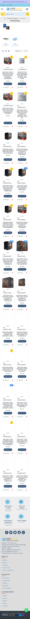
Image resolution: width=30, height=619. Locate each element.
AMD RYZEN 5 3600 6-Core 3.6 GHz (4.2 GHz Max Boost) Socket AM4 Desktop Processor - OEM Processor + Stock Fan (22, 113)
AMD (7, 67)
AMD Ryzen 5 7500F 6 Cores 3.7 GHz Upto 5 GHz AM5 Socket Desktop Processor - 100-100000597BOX (22, 261)
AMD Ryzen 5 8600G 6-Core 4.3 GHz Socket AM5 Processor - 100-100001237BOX (7, 369)
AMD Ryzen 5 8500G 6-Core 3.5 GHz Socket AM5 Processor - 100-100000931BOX (22, 334)
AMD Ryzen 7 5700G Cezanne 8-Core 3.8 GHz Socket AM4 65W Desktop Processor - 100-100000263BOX (7, 442)
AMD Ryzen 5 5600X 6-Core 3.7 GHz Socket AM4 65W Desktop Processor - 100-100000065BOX (7, 261)
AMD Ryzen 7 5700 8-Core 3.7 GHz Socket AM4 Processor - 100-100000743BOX (22, 404)
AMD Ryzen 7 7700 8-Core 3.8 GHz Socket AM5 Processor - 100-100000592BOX (22, 441)
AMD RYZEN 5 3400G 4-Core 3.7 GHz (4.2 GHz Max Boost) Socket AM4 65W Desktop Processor (7, 111)
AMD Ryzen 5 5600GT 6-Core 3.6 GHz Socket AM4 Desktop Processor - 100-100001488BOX (22, 225)
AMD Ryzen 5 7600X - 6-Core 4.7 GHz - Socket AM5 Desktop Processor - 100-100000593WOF (22, 298)
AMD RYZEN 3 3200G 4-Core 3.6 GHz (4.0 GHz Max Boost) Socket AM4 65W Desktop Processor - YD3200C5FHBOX (7, 75)
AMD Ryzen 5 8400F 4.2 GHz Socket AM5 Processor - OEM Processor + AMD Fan (8, 334)
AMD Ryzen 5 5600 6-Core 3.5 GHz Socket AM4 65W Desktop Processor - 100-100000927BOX (8, 188)
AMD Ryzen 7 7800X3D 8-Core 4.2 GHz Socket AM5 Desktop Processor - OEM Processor (22, 478)
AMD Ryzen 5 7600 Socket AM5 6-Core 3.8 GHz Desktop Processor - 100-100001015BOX (8, 298)
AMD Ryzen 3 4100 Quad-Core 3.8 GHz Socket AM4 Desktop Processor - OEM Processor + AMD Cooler (22, 75)
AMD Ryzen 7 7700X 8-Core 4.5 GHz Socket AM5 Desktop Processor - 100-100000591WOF (7, 478)
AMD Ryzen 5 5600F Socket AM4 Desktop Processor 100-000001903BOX (22, 187)
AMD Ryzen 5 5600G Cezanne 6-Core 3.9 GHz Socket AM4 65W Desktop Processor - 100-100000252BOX (7, 225)
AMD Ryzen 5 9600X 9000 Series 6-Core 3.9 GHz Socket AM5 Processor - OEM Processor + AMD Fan (7, 405)
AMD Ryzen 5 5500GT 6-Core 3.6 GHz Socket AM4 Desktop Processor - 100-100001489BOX (22, 152)
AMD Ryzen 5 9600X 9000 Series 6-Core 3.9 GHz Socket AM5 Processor (22, 369)
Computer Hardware (12, 18)
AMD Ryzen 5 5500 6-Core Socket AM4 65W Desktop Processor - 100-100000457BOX (8, 151)
